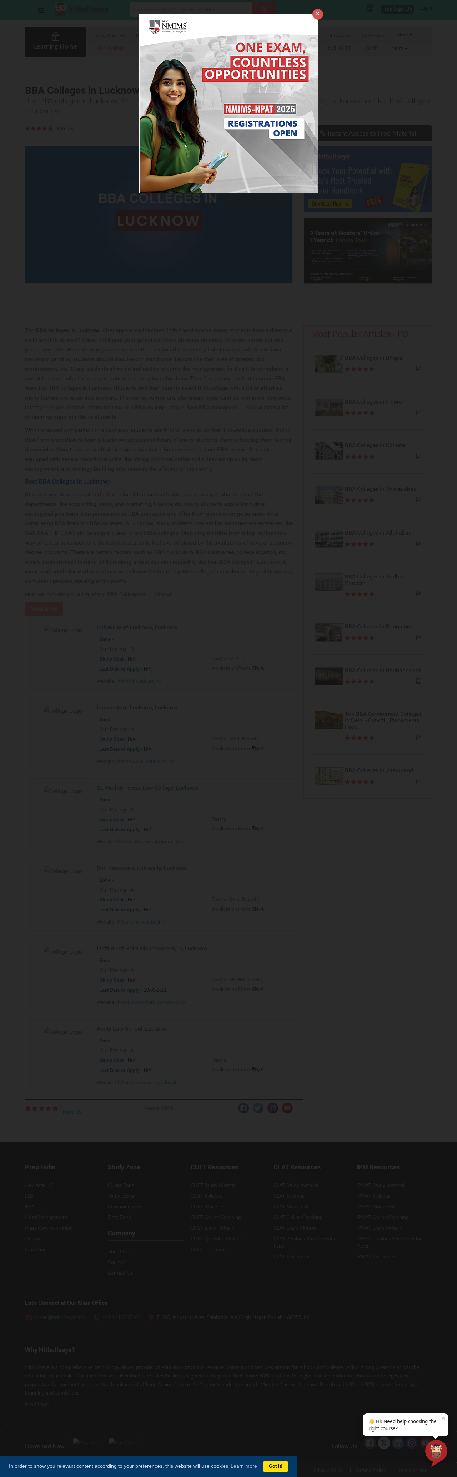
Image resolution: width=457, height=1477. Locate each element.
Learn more (244, 1466)
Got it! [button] (275, 1466)
